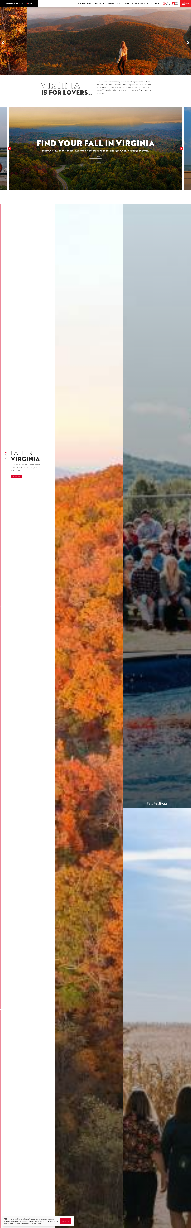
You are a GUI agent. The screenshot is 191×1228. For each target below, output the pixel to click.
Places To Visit (84, 3)
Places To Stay (123, 3)
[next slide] (181, 148)
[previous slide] (9, 148)
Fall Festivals (157, 803)
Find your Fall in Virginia (96, 144)
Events (111, 3)
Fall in (25, 455)
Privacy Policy (37, 1223)
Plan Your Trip (138, 3)
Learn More (95, 157)
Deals (149, 3)
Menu (187, 3)
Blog (157, 3)
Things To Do (99, 3)
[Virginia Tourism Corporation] (18, 3)
